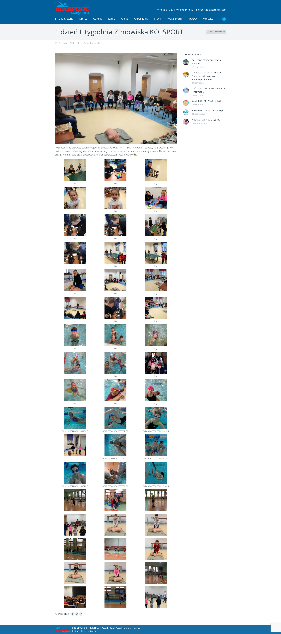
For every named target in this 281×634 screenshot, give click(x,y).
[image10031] (75, 597)
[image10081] (115, 573)
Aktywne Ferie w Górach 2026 (206, 119)
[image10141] (115, 500)
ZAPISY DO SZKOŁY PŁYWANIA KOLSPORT (206, 62)
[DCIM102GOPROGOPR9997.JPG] (75, 418)
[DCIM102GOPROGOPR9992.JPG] (115, 418)
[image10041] (75, 549)
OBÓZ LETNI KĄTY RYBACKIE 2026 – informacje (208, 90)
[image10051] (115, 549)
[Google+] (81, 614)
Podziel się (63, 613)
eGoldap (92, 631)
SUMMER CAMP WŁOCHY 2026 (206, 100)
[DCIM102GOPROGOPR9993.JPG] (156, 418)
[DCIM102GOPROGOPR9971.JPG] (156, 445)
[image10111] (115, 525)
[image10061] (156, 549)
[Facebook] (224, 19)
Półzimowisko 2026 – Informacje (207, 110)
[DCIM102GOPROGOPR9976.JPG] (156, 473)
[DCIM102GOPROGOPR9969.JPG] (115, 445)
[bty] (75, 170)
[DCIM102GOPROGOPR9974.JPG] (75, 473)
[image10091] (156, 573)
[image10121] (75, 525)
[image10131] (156, 500)
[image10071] (75, 573)
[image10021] (115, 597)
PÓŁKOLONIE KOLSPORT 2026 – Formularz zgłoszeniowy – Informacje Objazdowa (207, 76)
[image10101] (156, 525)
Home (209, 31)
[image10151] (75, 500)
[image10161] (75, 445)
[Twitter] (76, 614)
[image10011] (156, 597)
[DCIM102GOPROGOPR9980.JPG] (115, 473)
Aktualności (220, 31)
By (90, 43)
